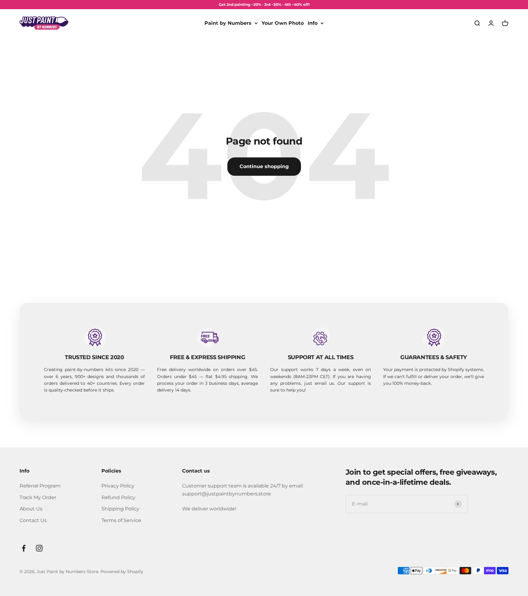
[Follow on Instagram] (39, 548)
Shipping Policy (120, 509)
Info (312, 23)
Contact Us (33, 520)
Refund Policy (118, 497)
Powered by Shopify (122, 571)
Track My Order (38, 497)
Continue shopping (264, 166)
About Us (31, 509)
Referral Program (40, 486)
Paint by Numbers (227, 23)
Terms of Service (121, 520)
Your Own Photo (283, 23)
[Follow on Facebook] (24, 548)
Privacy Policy (117, 486)
